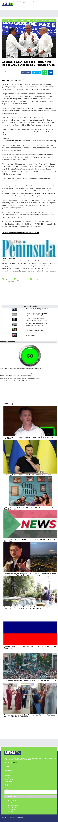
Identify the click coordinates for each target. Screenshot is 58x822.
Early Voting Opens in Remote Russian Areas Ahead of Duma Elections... (29, 647)
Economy (52, 20)
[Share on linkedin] (50, 72)
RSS (12, 812)
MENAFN (6, 80)
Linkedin (13, 809)
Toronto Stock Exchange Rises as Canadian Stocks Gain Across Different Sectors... (20, 378)
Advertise (6, 777)
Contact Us (7, 775)
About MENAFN (8, 779)
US (6, 20)
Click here (15, 762)
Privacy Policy (8, 773)
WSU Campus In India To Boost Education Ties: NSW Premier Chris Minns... (29, 438)
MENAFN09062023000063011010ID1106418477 (20, 233)
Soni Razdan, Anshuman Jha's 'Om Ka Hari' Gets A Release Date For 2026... (28, 508)
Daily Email (14, 807)
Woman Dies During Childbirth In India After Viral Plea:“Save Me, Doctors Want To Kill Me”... (29, 715)
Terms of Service (8, 770)
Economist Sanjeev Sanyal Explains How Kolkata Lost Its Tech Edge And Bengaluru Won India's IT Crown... (29, 574)
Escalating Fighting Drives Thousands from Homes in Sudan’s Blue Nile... (30, 540)
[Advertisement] (29, 13)
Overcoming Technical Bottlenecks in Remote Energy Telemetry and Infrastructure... (20, 373)
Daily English (9, 785)
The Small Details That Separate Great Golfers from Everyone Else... (16, 375)
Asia (28, 20)
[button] (28, 2)
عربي (24, 2)
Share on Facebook (26, 72)
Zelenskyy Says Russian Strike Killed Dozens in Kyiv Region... (29, 475)
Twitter (13, 803)
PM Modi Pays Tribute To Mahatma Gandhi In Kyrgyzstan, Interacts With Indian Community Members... (28, 607)
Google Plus (14, 805)
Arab (22, 20)
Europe (15, 20)
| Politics (42, 20)
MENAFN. (12, 817)
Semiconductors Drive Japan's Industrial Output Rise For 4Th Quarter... (29, 681)
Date (4, 71)
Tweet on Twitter (36, 72)
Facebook (13, 800)
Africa (34, 20)
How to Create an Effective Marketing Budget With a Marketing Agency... (18, 380)
